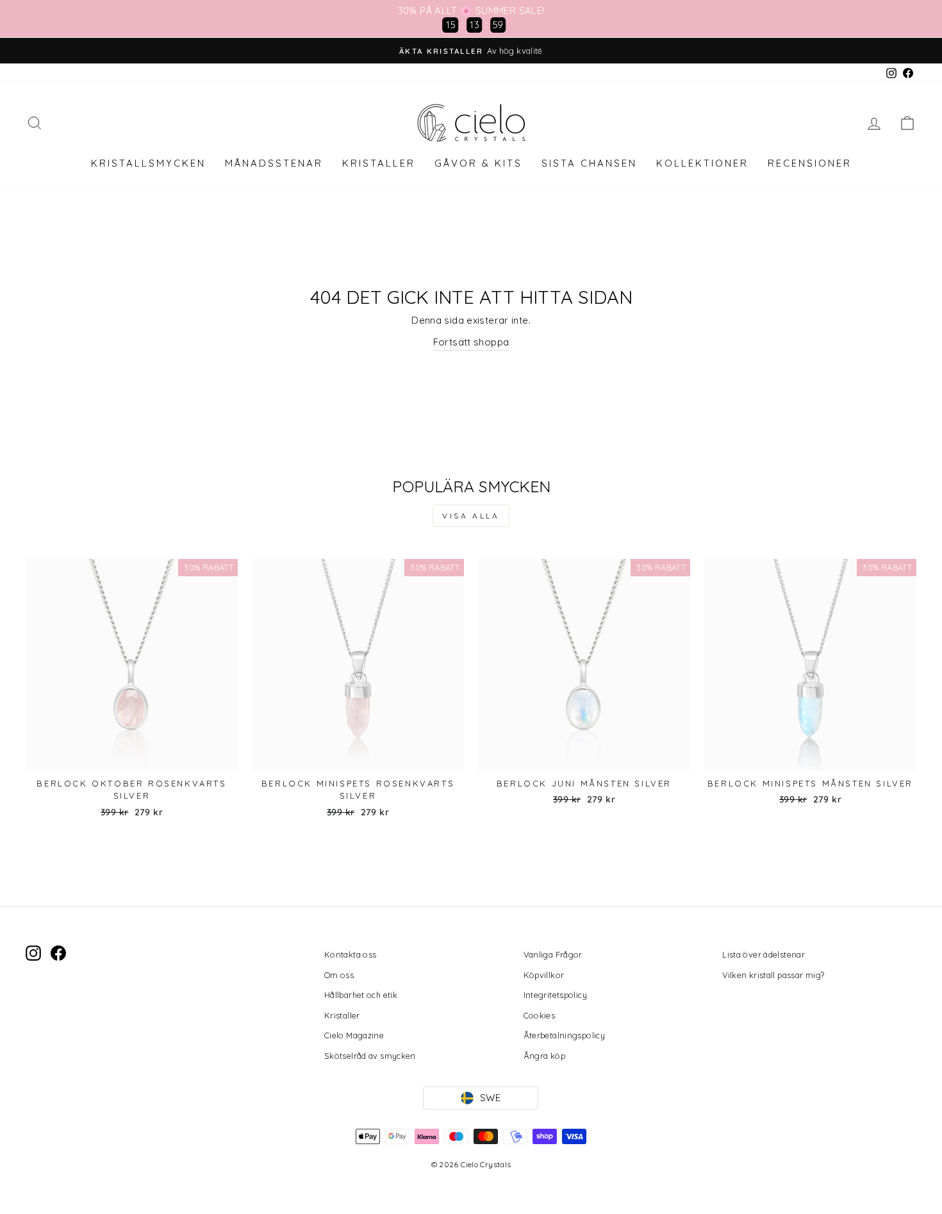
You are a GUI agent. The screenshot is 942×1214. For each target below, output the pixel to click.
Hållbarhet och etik (360, 995)
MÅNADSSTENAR (274, 163)
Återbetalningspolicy (565, 1035)
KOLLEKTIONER (702, 163)
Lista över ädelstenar (763, 954)
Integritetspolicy (555, 995)
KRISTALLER (378, 163)
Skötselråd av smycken (370, 1056)
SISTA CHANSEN (589, 163)
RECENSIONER (810, 163)
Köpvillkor (544, 975)
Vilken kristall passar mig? (773, 975)
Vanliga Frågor (553, 954)
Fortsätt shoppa (471, 342)
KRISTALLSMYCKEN (148, 163)
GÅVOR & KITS (478, 163)
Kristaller (342, 1015)
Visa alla (470, 515)
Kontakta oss (350, 954)
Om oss (339, 975)
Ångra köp (544, 1056)
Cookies (540, 1015)
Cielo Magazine (354, 1035)
